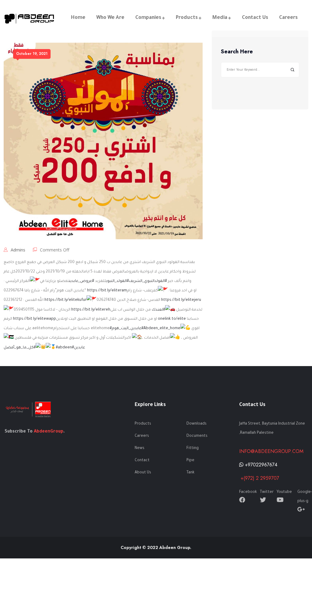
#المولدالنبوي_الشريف (148, 281)
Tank (190, 473)
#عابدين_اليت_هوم (125, 328)
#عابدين (78, 348)
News (139, 448)
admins (18, 250)
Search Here (237, 51)
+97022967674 (260, 464)
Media (219, 18)
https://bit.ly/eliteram (107, 291)
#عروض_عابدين (81, 281)
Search (292, 70)
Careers (288, 18)
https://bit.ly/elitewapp (34, 319)
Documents (196, 436)
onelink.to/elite (172, 319)
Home (78, 18)
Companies (148, 18)
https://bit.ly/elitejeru (181, 300)
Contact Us (255, 18)
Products (187, 18)
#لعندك (158, 310)
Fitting (192, 448)
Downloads (196, 424)
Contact (142, 460)
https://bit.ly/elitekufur (65, 300)
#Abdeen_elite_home (160, 328)
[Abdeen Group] (30, 18)
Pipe (190, 460)
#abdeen (64, 348)
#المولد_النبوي (117, 281)
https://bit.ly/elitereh (90, 310)
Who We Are (110, 18)
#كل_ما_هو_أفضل (20, 348)
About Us (143, 473)
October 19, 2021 (32, 53)
